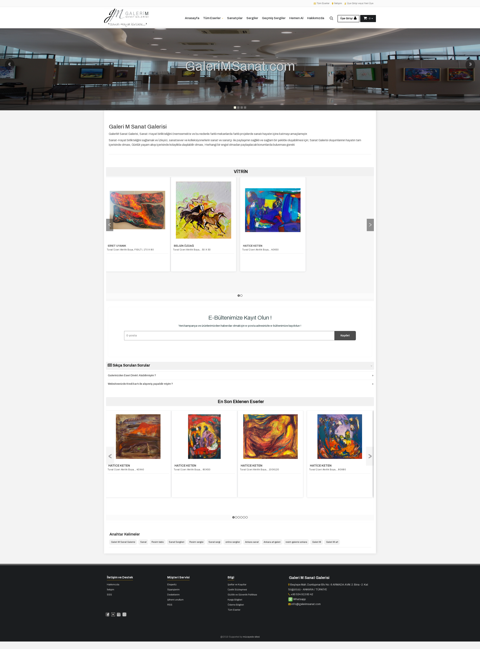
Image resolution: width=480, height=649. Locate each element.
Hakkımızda (315, 18)
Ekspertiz (172, 584)
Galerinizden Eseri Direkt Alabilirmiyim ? (132, 375)
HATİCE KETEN (185, 245)
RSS (169, 604)
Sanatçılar (235, 18)
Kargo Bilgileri (235, 599)
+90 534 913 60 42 (301, 594)
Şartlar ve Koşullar (237, 584)
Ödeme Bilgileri (236, 604)
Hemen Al (296, 18)
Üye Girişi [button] (346, 18)
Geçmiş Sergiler (274, 18)
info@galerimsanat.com (306, 604)
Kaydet (345, 335)
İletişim (338, 3)
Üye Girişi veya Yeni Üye (359, 3)
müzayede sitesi (251, 637)
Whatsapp (299, 599)
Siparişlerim (173, 589)
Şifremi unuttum (175, 599)
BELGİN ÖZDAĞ (117, 245)
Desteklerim (173, 594)
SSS (109, 594)
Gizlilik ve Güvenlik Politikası (242, 594)
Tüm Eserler (322, 3)
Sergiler (252, 18)
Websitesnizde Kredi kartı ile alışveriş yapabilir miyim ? (140, 383)
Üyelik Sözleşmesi (237, 589)
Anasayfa (192, 18)
